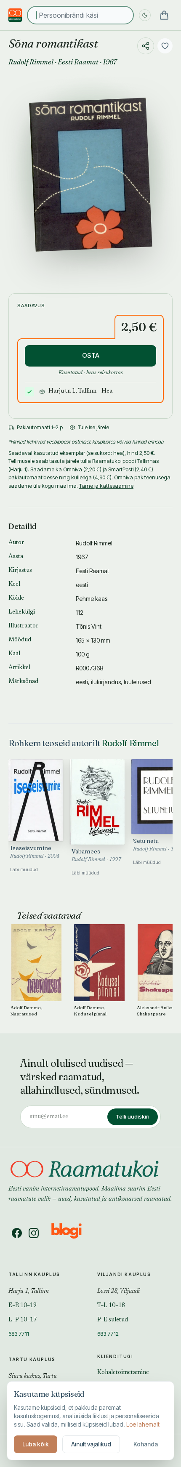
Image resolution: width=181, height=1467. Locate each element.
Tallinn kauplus (34, 1274)
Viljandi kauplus (124, 1274)
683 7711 (18, 1333)
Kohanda (145, 1444)
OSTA (90, 355)
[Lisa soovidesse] (165, 45)
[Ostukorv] (164, 15)
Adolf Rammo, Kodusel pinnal (90, 1010)
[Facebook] (16, 1233)
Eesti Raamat (78, 62)
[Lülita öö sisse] (145, 15)
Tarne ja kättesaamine (106, 485)
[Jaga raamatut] (145, 45)
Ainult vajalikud (91, 1444)
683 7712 (108, 1333)
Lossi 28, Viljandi (118, 1291)
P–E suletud (112, 1320)
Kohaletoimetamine (123, 1373)
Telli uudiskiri (132, 1116)
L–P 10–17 (22, 1320)
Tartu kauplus (32, 1359)
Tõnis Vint (88, 626)
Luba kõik (35, 1444)
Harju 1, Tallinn (28, 1291)
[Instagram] (33, 1233)
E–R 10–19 (22, 1306)
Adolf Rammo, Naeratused (26, 1010)
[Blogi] (71, 1233)
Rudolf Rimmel (30, 62)
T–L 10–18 (111, 1306)
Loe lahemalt (143, 1424)
